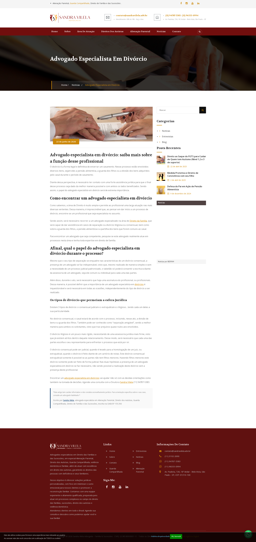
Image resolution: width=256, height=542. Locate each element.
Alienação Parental (140, 31)
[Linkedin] (198, 3)
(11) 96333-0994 (190, 15)
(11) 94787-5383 (173, 15)
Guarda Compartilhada (116, 470)
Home (54, 31)
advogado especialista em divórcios (81, 378)
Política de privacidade (160, 536)
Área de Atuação (86, 31)
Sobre (67, 31)
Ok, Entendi (176, 536)
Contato (176, 31)
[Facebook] (181, 3)
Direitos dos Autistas (112, 31)
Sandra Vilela (126, 382)
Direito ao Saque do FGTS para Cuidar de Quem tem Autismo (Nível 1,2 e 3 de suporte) (186, 159)
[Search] (199, 31)
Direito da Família (138, 220)
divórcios (139, 284)
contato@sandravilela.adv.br (131, 15)
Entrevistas (167, 136)
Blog (164, 142)
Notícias (161, 31)
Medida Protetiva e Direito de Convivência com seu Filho (182, 174)
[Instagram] (187, 3)
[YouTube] (192, 3)
